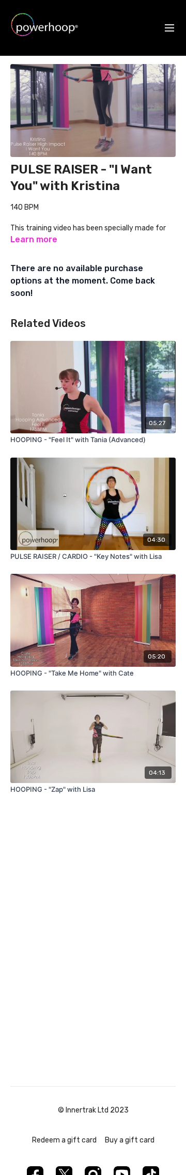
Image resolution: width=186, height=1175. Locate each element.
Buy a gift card (129, 1140)
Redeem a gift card (64, 1140)
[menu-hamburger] (169, 28)
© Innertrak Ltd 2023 (93, 1110)
